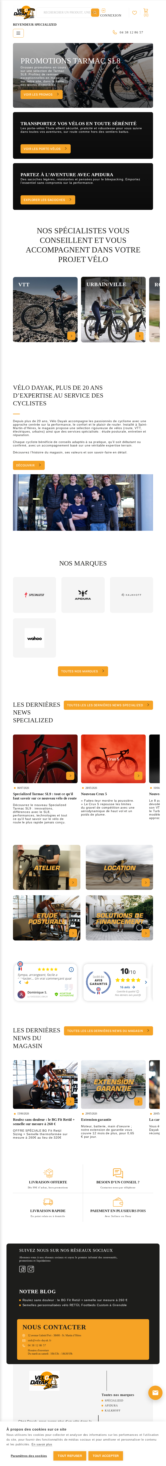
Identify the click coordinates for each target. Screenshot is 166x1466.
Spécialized (114, 1400)
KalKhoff (113, 1410)
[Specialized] (34, 595)
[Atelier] (46, 867)
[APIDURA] (83, 595)
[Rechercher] (95, 12)
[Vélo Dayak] (44, 1380)
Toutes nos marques (79, 671)
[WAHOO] (34, 638)
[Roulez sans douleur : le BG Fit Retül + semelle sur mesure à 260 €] (45, 1084)
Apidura (111, 1405)
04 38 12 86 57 (131, 32)
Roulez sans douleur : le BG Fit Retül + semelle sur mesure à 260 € (75, 1300)
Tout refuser (70, 1456)
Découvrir (25, 465)
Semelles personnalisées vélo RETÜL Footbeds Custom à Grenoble (74, 1305)
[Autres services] (119, 917)
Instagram (31, 1269)
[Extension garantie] (113, 1084)
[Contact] (155, 1393)
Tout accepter (106, 1456)
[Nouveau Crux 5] (113, 759)
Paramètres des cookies (29, 1456)
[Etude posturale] (46, 917)
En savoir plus (42, 1444)
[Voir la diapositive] (83, 75)
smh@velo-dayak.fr (39, 1340)
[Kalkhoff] (131, 595)
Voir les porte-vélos (42, 149)
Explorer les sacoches (44, 200)
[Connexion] (136, 12)
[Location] (119, 867)
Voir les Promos (38, 94)
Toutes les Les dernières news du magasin (105, 1031)
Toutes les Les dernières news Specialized (105, 705)
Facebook (22, 1269)
